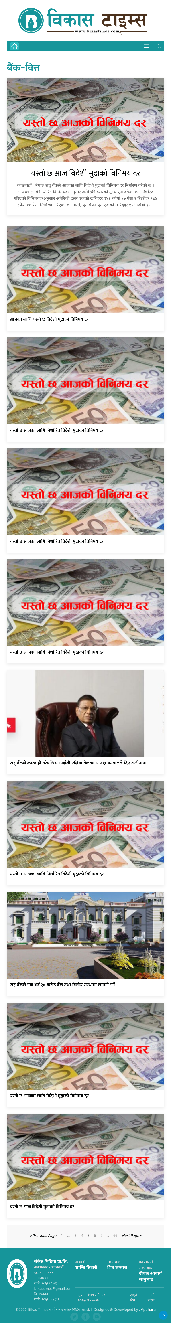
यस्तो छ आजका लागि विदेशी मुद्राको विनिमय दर (49, 1096)
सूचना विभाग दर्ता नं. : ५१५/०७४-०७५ (91, 1297)
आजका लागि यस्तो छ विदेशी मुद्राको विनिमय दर (49, 319)
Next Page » (132, 1236)
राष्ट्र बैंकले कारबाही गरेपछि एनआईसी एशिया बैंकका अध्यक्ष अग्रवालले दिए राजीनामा (78, 763)
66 (115, 1236)
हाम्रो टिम (133, 1297)
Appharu (148, 1310)
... (108, 1236)
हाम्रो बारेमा (151, 1297)
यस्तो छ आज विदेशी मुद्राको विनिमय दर (85, 173)
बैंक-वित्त (23, 69)
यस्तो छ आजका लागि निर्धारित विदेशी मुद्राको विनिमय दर (57, 430)
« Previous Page (43, 1236)
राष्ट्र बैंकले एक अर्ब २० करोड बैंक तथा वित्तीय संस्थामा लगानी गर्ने (62, 985)
